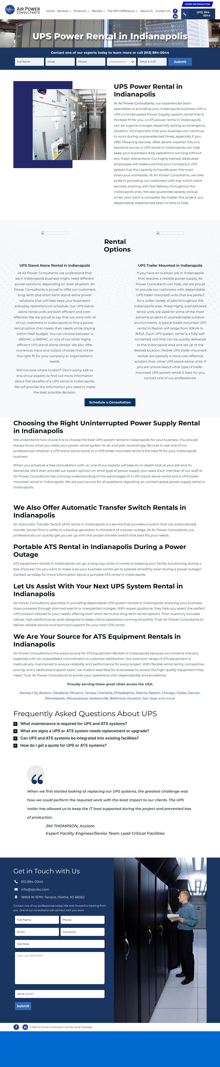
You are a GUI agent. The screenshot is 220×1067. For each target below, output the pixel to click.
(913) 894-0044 (156, 53)
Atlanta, (142, 693)
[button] (110, 724)
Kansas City (29, 693)
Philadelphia (124, 693)
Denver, (194, 693)
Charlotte (104, 693)
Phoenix (76, 693)
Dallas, (182, 693)
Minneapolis (55, 698)
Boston (45, 693)
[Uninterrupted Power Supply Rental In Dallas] (22, 6)
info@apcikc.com (35, 889)
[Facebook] (16, 1027)
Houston (134, 698)
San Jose (150, 698)
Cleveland (60, 693)
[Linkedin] (25, 1027)
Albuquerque (77, 698)
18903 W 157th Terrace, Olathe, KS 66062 (53, 897)
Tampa (90, 693)
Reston (154, 693)
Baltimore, (118, 698)
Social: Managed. (83, 1027)
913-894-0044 (32, 882)
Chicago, (169, 693)
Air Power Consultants (136, 103)
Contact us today (27, 575)
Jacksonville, (99, 698)
